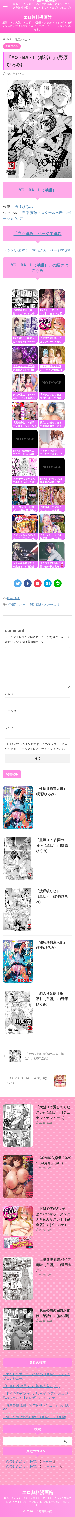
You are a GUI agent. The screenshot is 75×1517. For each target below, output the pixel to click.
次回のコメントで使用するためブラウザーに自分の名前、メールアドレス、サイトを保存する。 (36, 746)
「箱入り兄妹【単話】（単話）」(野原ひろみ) (52, 998)
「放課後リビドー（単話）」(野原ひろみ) (52, 896)
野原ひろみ (24, 207)
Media (47, 1461)
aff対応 (17, 219)
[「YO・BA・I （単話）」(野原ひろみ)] (48, 583)
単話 (25, 213)
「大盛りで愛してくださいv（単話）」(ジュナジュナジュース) (53, 1112)
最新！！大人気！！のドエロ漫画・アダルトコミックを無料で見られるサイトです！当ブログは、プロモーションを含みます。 (37, 1502)
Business (49, 1466)
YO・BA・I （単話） (37, 190)
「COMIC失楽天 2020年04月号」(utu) (31, 1386)
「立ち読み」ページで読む (38, 233)
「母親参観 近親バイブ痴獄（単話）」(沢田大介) (53, 1264)
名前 (9, 694)
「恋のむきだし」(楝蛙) (20, 1461)
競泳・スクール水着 (46, 213)
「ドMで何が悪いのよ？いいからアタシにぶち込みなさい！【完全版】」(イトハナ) (36, 1395)
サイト (9, 727)
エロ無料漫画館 (38, 17)
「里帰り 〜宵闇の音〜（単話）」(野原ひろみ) (52, 845)
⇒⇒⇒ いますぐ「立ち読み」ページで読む (37, 250)
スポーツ (22, 604)
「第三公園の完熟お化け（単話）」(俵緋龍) (34, 1417)
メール (10, 710)
